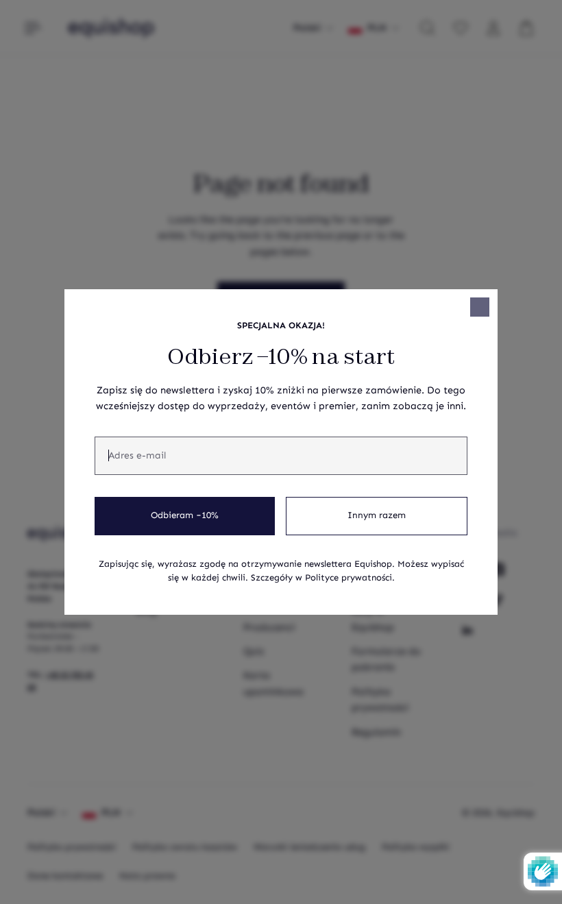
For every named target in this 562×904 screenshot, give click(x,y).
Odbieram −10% (185, 515)
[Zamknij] (479, 307)
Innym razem (376, 515)
